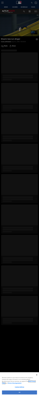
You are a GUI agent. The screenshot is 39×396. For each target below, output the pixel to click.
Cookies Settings (19, 387)
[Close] (37, 375)
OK (19, 392)
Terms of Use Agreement (14, 383)
